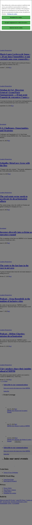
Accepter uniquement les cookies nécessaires (16, 22)
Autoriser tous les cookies (16, 27)
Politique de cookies (12, 14)
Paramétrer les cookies (16, 17)
